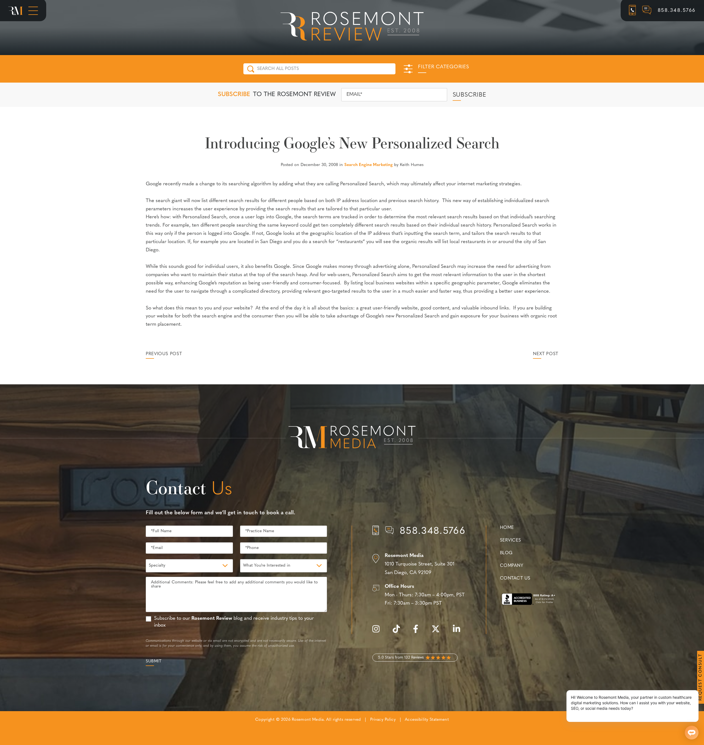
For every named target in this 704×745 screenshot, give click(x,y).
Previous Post (164, 354)
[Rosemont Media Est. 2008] (352, 438)
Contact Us (515, 578)
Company (511, 566)
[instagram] (378, 632)
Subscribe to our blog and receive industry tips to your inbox (234, 622)
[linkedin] (459, 632)
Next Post (545, 354)
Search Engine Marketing (368, 165)
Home (507, 528)
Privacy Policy (383, 720)
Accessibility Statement (427, 720)
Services (510, 540)
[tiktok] (399, 632)
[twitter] (438, 632)
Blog (506, 553)
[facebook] (418, 632)
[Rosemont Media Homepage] (15, 11)
